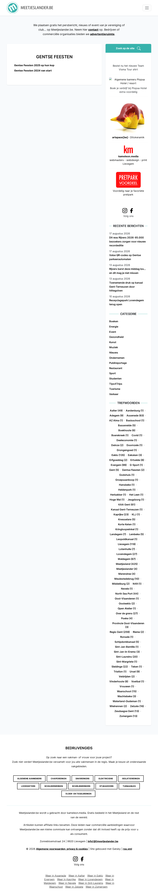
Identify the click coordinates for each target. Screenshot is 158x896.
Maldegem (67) (127, 558)
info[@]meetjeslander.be (103, 841)
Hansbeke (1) (127, 484)
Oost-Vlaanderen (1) (127, 598)
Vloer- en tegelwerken (78, 794)
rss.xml (127, 848)
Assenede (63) (135, 415)
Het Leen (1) (136, 494)
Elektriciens (106, 778)
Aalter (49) (116, 410)
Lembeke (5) (136, 534)
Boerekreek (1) (120, 435)
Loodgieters (28, 786)
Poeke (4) (127, 618)
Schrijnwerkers (81, 786)
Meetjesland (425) (127, 563)
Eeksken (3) (135, 455)
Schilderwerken (53, 786)
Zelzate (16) (137, 706)
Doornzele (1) (134, 445)
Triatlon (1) (120, 671)
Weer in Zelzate (74, 886)
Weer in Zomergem (97, 886)
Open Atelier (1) (127, 608)
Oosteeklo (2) (127, 603)
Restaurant (115, 368)
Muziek (113, 347)
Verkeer (113, 394)
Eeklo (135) (118, 455)
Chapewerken (58, 778)
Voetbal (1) (137, 681)
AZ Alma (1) (116, 420)
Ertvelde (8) (137, 460)
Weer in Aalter (77, 875)
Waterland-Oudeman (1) (127, 701)
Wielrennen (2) (118, 706)
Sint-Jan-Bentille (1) (127, 646)
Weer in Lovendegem (90, 879)
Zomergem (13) (128, 716)
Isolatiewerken (131, 778)
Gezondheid (116, 336)
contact (93, 29)
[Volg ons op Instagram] (125, 210)
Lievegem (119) (127, 544)
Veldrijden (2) (127, 676)
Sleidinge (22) (120, 666)
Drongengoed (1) (127, 450)
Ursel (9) (135, 671)
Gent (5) (114, 469)
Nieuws (113, 352)
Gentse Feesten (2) (133, 469)
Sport (112, 373)
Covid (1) (137, 435)
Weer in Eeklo (95, 875)
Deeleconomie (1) (126, 440)
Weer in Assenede (55, 875)
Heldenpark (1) (126, 489)
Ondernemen (117, 357)
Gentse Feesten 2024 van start (33, 70)
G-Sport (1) (136, 464)
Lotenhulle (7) (127, 549)
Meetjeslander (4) (126, 568)
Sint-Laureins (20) (127, 656)
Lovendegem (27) (126, 554)
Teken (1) (136, 666)
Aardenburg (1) (135, 410)
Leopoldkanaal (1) (126, 539)
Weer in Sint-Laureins (90, 883)
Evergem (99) (119, 464)
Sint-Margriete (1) (126, 661)
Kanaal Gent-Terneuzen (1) (127, 509)
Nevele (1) (127, 588)
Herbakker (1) (118, 494)
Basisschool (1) (135, 420)
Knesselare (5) (126, 519)
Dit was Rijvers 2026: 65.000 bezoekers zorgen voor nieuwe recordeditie (127, 241)
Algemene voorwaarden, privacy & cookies (62, 848)
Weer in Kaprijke (66, 879)
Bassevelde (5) (127, 425)
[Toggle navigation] (147, 8)
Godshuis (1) (126, 474)
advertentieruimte (102, 34)
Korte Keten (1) (126, 524)
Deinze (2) (117, 445)
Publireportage (118, 362)
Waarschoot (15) (127, 691)
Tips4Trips (115, 383)
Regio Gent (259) (120, 631)
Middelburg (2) (121, 583)
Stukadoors (106, 786)
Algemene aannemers (29, 778)
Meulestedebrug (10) (126, 578)
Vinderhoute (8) (118, 681)
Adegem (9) (116, 415)
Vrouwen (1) (127, 686)
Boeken (113, 321)
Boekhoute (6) (126, 430)
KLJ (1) (136, 514)
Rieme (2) (138, 631)
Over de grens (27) (127, 613)
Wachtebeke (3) (126, 696)
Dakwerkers (82, 778)
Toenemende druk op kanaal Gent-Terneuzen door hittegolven (126, 286)
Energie (113, 326)
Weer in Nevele (67, 883)
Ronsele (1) (126, 636)
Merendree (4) (126, 573)
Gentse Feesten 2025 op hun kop (34, 65)
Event (112, 331)
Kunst (112, 342)
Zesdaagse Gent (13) (126, 711)
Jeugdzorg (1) (136, 499)
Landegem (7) (118, 534)
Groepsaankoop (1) (126, 479)
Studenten (115, 378)
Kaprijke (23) (121, 514)
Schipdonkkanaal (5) (127, 641)
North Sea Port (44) (126, 593)
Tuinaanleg (129, 786)
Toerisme (114, 388)
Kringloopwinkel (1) (126, 529)
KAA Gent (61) (126, 504)
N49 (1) (137, 583)
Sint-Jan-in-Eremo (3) (127, 651)
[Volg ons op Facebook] (132, 210)
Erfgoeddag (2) (118, 460)
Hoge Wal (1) (117, 499)
